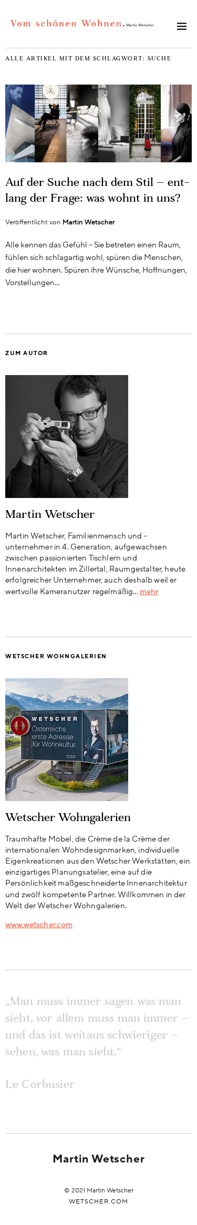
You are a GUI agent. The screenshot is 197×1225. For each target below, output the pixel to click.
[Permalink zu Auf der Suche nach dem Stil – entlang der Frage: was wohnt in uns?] (98, 159)
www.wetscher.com (39, 924)
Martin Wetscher (89, 222)
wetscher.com (98, 1201)
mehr (149, 591)
